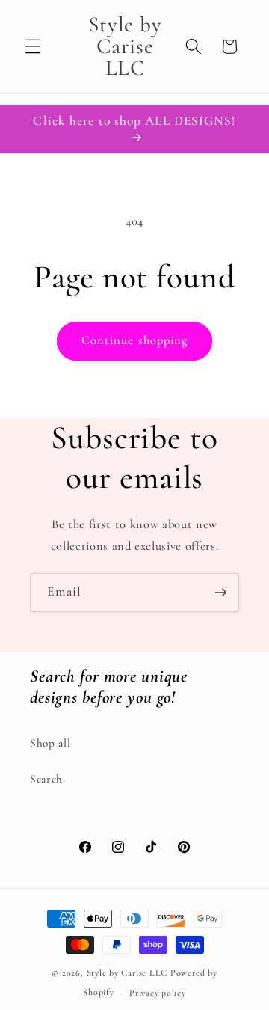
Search (46, 779)
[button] (33, 46)
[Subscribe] (220, 592)
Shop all (50, 743)
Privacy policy (157, 993)
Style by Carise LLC (127, 972)
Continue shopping (134, 340)
